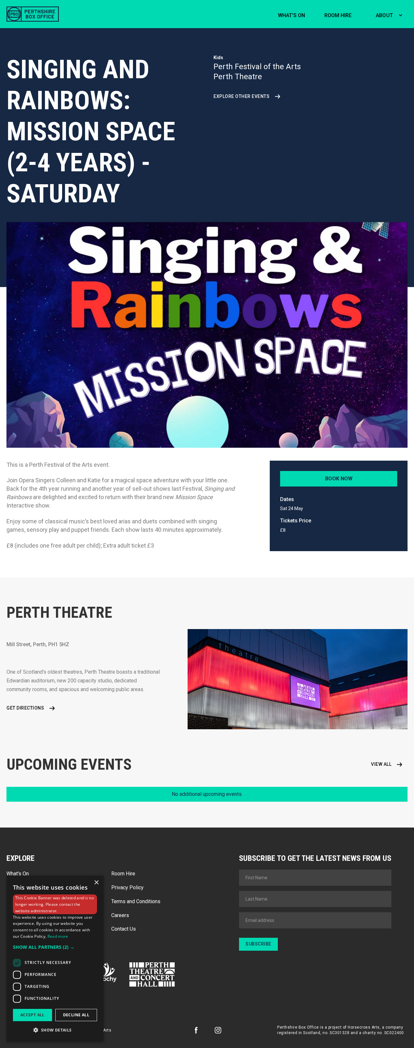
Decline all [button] (76, 1015)
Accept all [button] (32, 1015)
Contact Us (123, 929)
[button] (387, 14)
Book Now (339, 479)
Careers (120, 915)
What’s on (291, 15)
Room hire (338, 15)
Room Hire (123, 874)
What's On (17, 874)
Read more (58, 936)
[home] (32, 14)
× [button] (96, 882)
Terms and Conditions (135, 901)
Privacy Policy (127, 887)
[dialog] (55, 959)
